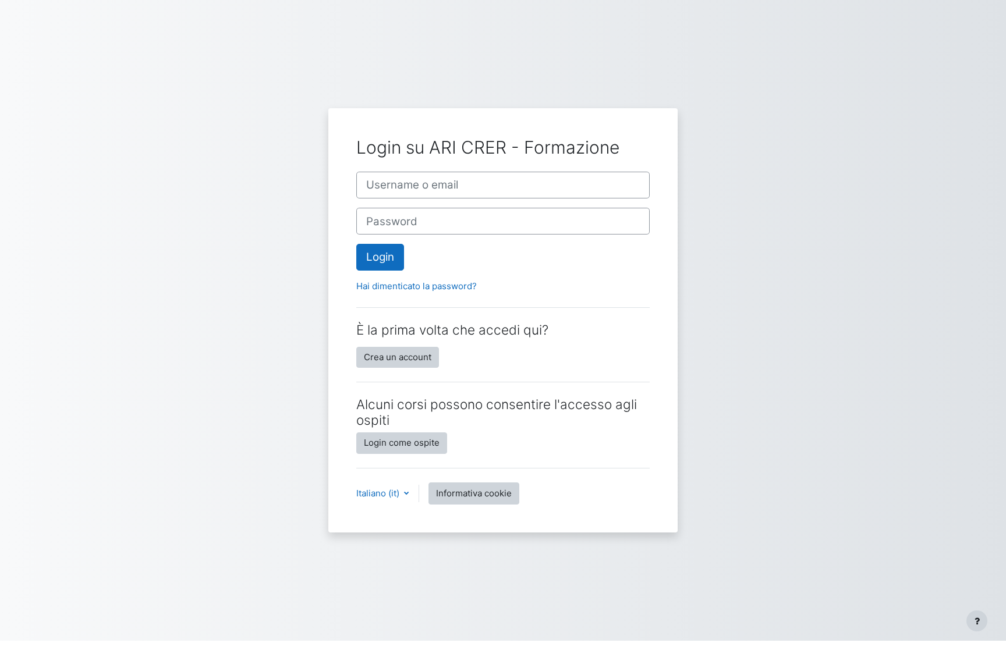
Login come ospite (402, 442)
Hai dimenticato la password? (416, 286)
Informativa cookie (474, 493)
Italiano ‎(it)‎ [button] (379, 493)
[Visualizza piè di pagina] (976, 620)
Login (380, 257)
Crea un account (397, 357)
